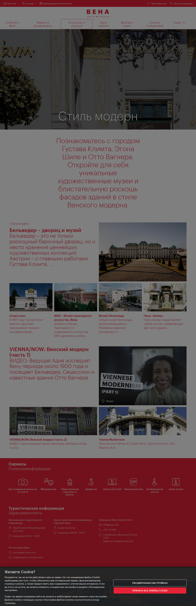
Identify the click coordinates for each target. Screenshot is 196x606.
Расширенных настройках (150, 582)
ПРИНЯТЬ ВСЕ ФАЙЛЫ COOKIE (150, 590)
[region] (98, 586)
